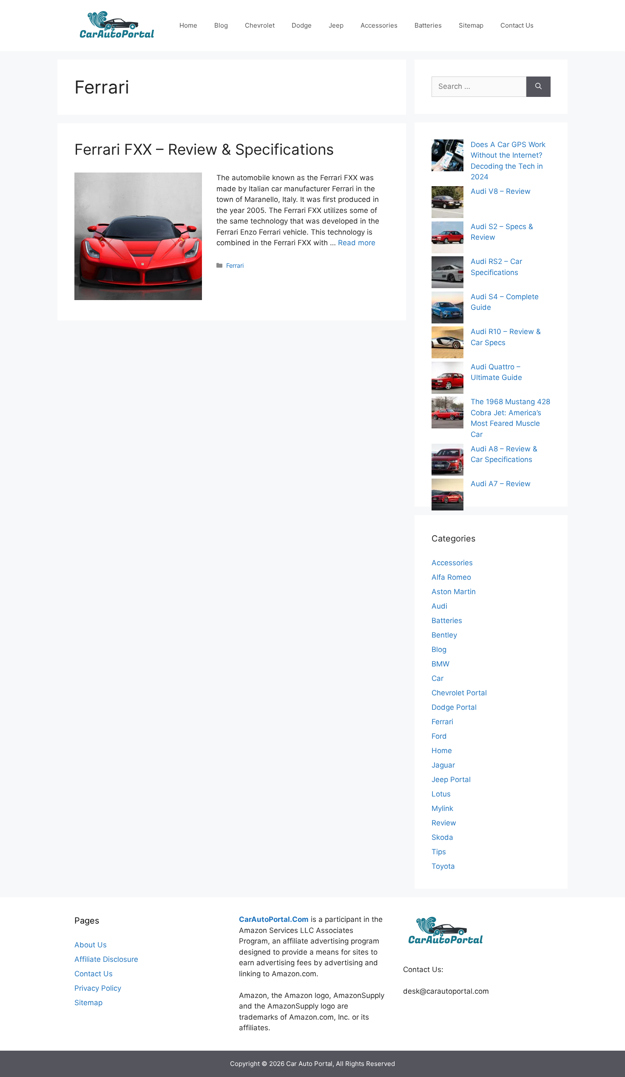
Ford (439, 736)
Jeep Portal (451, 779)
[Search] (538, 87)
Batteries (428, 25)
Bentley (444, 635)
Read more (356, 242)
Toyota (443, 866)
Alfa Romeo (451, 577)
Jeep (336, 25)
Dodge (302, 25)
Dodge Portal (454, 707)
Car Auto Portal (309, 1064)
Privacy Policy (97, 988)
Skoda (442, 837)
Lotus (441, 794)
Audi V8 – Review (501, 191)
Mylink (442, 808)
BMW (440, 664)
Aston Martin (454, 591)
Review (444, 823)
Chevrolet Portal (459, 693)
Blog (221, 25)
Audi (439, 606)
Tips (439, 851)
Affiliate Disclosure (106, 959)
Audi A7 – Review (501, 483)
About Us (90, 945)
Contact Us (517, 25)
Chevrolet (260, 25)
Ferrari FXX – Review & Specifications (204, 149)
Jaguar (443, 765)
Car (437, 678)
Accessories (379, 25)
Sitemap (471, 25)
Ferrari (235, 265)
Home (188, 25)
